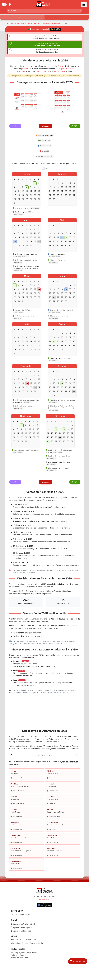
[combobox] (44, 11)
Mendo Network (44, 899)
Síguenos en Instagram (22, 927)
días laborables (59, 71)
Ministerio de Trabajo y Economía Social (27, 943)
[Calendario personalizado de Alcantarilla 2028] (15, 126)
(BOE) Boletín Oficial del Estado (23, 939)
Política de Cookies (18, 955)
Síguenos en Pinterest (21, 931)
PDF (75, 126)
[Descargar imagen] (26, 101)
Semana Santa (43, 71)
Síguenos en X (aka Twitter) (23, 924)
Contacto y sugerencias (20, 914)
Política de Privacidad (19, 958)
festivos (61, 66)
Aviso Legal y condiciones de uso (24, 952)
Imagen (46, 126)
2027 (23, 17)
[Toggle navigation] (84, 4)
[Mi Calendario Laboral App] (44, 905)
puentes (24, 69)
